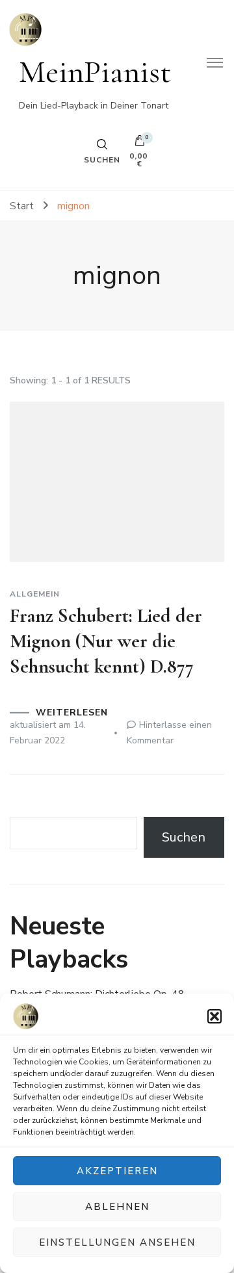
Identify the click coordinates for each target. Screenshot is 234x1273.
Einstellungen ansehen (117, 1242)
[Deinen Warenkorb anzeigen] (139, 143)
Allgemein (35, 593)
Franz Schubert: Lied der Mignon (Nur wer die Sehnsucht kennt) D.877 (106, 641)
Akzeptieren (117, 1170)
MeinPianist (95, 72)
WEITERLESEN (72, 712)
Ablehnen (117, 1206)
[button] (214, 1016)
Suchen (183, 837)
